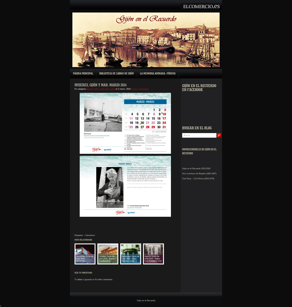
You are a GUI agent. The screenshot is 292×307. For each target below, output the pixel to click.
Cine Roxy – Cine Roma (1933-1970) (198, 178)
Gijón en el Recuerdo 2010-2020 (196, 168)
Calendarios (90, 235)
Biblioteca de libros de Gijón (116, 73)
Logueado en (89, 279)
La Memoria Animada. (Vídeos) (158, 73)
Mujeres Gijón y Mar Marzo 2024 (100, 89)
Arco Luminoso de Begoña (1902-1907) (199, 173)
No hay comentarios (140, 89)
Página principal (83, 73)
